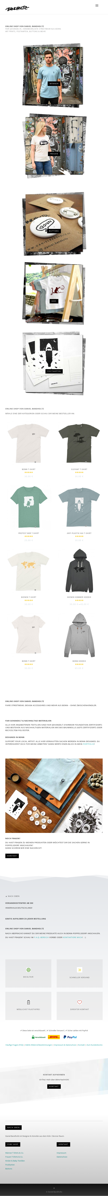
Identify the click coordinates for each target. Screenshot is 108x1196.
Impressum (61, 1153)
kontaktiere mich (72, 937)
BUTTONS (54, 231)
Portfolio (88, 744)
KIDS (54, 301)
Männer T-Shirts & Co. (14, 1153)
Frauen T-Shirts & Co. (14, 1156)
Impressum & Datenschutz (64, 1045)
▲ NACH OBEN (12, 896)
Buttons (8, 1168)
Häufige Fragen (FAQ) (14, 1045)
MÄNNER (54, 83)
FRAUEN (54, 154)
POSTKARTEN (54, 371)
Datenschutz (62, 1156)
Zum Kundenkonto (95, 1045)
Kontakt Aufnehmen (54, 1075)
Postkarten (10, 1164)
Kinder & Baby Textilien (15, 1160)
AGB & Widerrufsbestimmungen (38, 1045)
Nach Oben (13, 1127)
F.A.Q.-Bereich (41, 937)
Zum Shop (12, 1144)
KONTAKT (63, 1144)
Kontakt (12, 856)
